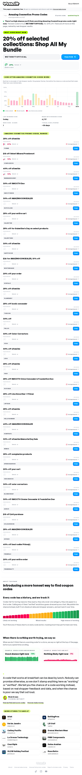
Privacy (65, 767)
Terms (72, 767)
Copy (76, 148)
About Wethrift (73, 4)
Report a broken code (54, 767)
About (10, 767)
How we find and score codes (14, 703)
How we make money (59, 9)
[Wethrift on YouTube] (46, 771)
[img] (41, 97)
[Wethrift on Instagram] (41, 771)
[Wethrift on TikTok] (36, 771)
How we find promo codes (37, 767)
